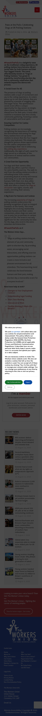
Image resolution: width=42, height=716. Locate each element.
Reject (28, 382)
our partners (15, 332)
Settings (9, 387)
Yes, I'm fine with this (13, 382)
